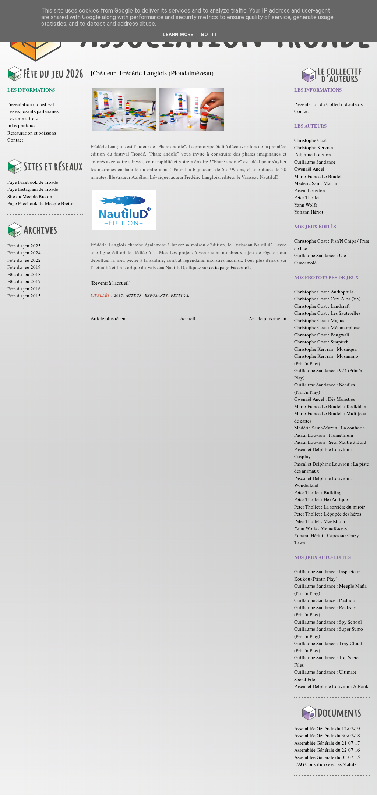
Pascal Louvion (309, 190)
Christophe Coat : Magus (319, 320)
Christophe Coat (310, 140)
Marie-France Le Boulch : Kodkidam (330, 406)
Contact (15, 139)
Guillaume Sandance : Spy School (328, 621)
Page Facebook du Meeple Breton (41, 203)
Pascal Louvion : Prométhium (323, 435)
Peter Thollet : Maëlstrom (319, 521)
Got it (209, 34)
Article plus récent (109, 318)
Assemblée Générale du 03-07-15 (327, 757)
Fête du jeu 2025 (24, 245)
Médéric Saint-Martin (315, 183)
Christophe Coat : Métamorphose (327, 327)
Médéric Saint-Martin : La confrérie (329, 427)
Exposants (156, 295)
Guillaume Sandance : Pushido (324, 600)
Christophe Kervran (313, 147)
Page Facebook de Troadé (32, 182)
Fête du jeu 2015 (24, 295)
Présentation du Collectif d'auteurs (328, 104)
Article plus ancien (267, 318)
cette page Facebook (229, 267)
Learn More (178, 34)
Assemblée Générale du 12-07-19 (327, 728)
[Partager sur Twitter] (201, 294)
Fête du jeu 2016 (24, 288)
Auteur (134, 295)
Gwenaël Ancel (309, 168)
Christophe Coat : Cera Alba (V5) (327, 298)
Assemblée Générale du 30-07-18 (327, 735)
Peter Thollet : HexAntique (321, 499)
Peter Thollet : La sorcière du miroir (329, 506)
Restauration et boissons (31, 132)
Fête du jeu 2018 (24, 274)
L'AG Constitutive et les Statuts (325, 764)
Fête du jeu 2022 (24, 260)
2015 (118, 295)
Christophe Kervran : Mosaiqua (325, 349)
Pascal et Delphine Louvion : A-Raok (331, 686)
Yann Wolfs (305, 205)
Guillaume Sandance (314, 161)
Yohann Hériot (308, 211)
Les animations (22, 118)
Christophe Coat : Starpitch (321, 341)
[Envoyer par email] (194, 294)
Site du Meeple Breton (29, 196)
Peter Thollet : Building (318, 492)
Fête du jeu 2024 (24, 252)
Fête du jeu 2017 (24, 281)
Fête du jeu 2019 (24, 267)
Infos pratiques (21, 125)
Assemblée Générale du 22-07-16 (327, 749)
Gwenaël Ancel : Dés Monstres (324, 399)
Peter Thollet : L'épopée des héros (327, 513)
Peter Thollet (307, 197)
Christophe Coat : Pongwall (321, 334)
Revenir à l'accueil (110, 282)
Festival (180, 295)
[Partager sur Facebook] (208, 294)
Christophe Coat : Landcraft (322, 306)
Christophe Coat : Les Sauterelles (327, 313)
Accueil (187, 318)
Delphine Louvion (312, 154)
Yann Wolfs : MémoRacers (320, 528)
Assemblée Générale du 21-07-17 (327, 742)
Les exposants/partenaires (33, 111)
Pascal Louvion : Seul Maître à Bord (330, 442)
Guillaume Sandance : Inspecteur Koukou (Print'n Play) (327, 575)
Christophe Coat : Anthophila (323, 291)
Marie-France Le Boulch (318, 176)
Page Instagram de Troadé (32, 189)
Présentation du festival (30, 104)
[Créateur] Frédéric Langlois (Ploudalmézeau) (152, 72)
